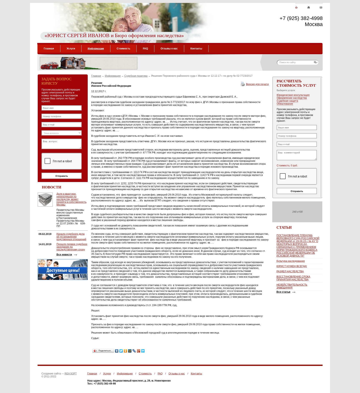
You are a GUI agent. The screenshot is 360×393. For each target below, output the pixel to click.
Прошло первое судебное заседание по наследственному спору (71, 247)
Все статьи (283, 291)
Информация (96, 48)
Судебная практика (136, 75)
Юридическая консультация (293, 95)
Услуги (71, 48)
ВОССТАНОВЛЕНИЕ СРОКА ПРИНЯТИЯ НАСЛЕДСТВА (293, 278)
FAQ (145, 48)
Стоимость (123, 48)
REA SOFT (71, 373)
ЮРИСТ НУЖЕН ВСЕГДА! (291, 266)
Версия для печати (257, 84)
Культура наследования (290, 261)
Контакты (196, 48)
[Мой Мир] (130, 351)
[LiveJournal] (134, 351)
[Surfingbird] (143, 351)
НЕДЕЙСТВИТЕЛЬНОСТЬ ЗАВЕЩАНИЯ (291, 286)
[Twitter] (121, 351)
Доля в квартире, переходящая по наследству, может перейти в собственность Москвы (71, 199)
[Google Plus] (138, 351)
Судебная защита (287, 100)
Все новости (64, 254)
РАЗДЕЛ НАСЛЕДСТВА (290, 271)
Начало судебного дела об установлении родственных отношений (71, 236)
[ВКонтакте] (117, 351)
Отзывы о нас (169, 48)
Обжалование (285, 103)
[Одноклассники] (125, 351)
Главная (49, 48)
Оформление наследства (292, 98)
